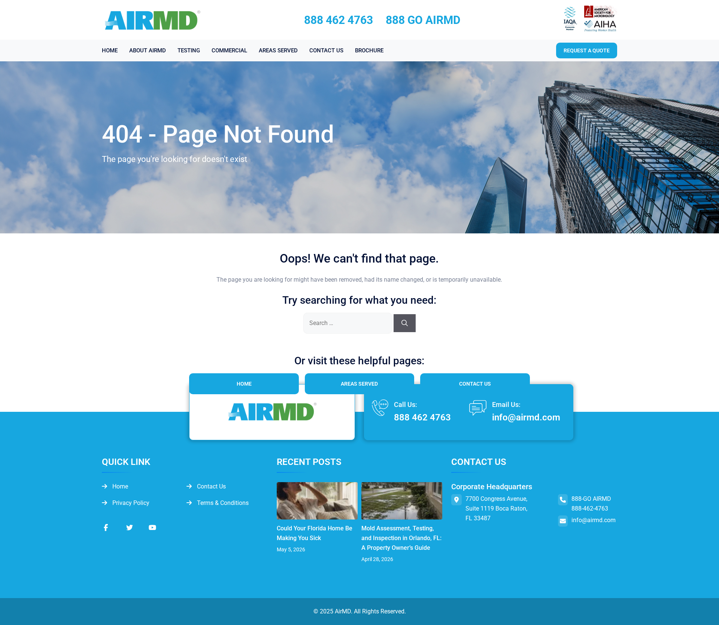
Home (244, 384)
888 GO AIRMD (423, 20)
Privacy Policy (130, 502)
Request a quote (587, 50)
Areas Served (359, 384)
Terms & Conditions (222, 502)
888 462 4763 (338, 20)
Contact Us (475, 384)
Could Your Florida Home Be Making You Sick (314, 533)
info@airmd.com (526, 417)
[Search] (405, 323)
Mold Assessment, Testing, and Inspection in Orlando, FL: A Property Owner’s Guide (401, 538)
